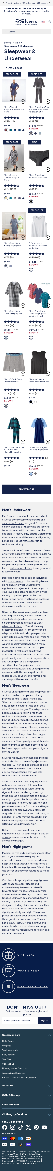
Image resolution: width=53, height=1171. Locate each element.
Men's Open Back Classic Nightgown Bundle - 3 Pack (37, 313)
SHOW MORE (26, 489)
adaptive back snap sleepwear (29, 890)
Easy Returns (9, 1054)
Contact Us (8, 1063)
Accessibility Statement (14, 1073)
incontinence (15, 581)
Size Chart (7, 1059)
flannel (23, 802)
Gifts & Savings (11, 1095)
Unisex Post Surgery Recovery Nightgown (38, 448)
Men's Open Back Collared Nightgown (13, 312)
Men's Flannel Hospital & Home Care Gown (14, 109)
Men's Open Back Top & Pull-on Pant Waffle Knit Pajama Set (39, 109)
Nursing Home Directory (14, 1068)
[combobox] (26, 31)
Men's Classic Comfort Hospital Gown (11, 177)
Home (7, 42)
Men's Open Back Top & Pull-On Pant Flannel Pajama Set (14, 449)
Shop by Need (10, 1104)
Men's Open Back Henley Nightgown (12, 244)
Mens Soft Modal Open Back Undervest (39, 380)
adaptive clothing (12, 626)
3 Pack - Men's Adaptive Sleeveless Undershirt (38, 245)
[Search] (5, 31)
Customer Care (11, 1034)
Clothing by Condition (15, 1114)
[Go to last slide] (3, 3)
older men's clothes (21, 568)
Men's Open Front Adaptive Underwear (38, 176)
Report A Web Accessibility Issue (19, 1077)
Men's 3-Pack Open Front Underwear (13, 380)
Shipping (6, 1045)
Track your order (10, 1050)
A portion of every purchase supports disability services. (26, 11)
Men (17, 42)
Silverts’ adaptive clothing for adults (26, 553)
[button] (4, 22)
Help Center (8, 1041)
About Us (7, 1085)
